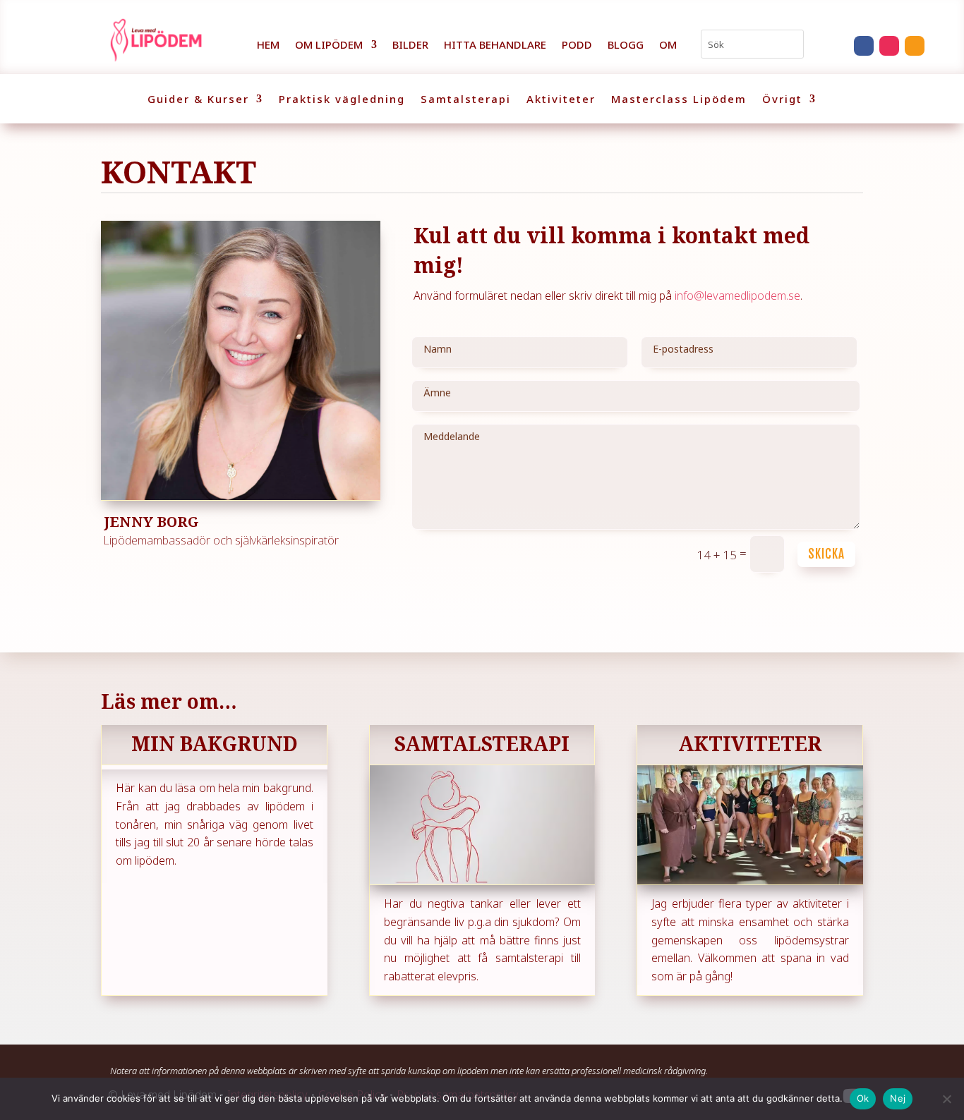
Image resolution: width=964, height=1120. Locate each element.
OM (668, 45)
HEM (268, 45)
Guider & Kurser (198, 100)
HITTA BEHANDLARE (495, 45)
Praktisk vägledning (342, 100)
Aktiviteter (561, 100)
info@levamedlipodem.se (737, 295)
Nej (897, 1098)
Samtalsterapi (466, 100)
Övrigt (782, 100)
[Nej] (946, 1099)
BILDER (410, 45)
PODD (577, 45)
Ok (863, 1098)
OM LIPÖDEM (329, 45)
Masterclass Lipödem (679, 100)
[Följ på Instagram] (889, 46)
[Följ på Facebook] (864, 46)
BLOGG (626, 45)
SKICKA (826, 554)
